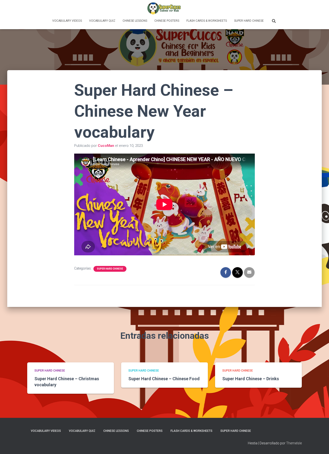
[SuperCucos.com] (164, 8)
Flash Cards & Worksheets (206, 20)
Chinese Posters (166, 20)
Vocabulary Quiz (102, 20)
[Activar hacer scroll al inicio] (319, 444)
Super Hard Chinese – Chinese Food (164, 378)
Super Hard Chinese (249, 20)
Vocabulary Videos (67, 20)
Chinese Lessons (135, 20)
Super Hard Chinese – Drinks (250, 378)
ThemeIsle (294, 443)
